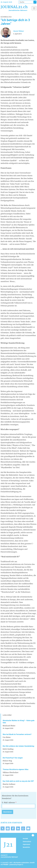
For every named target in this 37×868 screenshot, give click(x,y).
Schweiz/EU (6, 17)
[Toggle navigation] (34, 8)
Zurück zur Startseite (11, 823)
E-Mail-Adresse (8, 802)
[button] (3, 828)
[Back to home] (14, 8)
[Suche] (35, 2)
